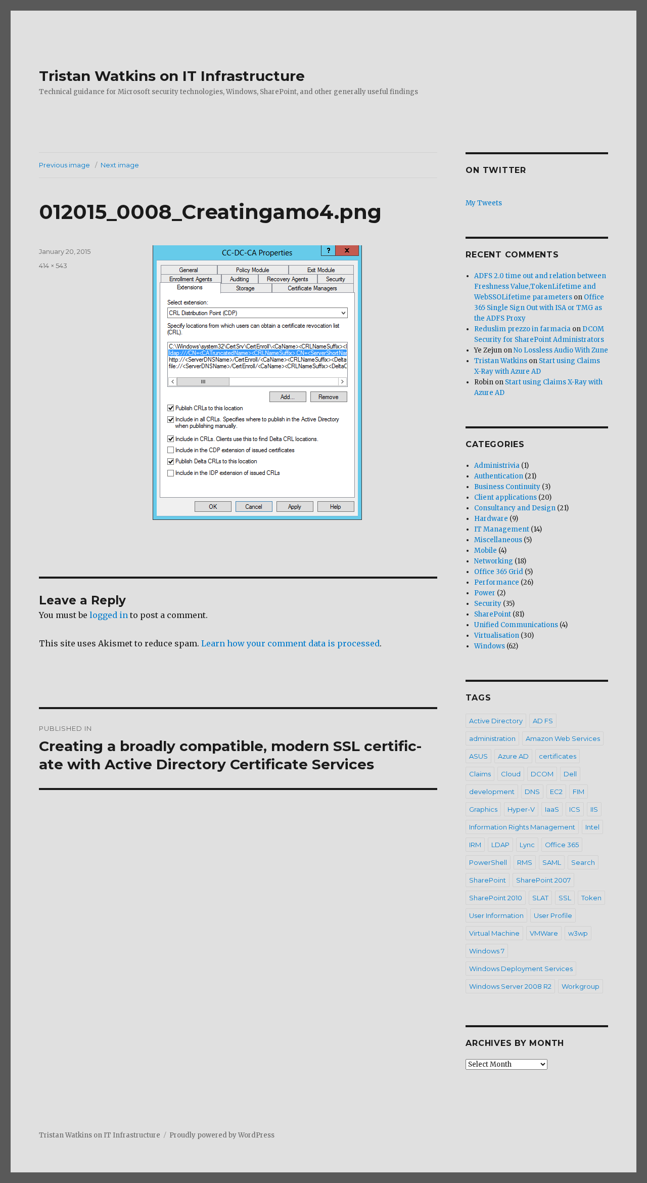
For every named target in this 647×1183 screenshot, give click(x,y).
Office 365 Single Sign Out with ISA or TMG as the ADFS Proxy (539, 308)
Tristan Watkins (500, 361)
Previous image (64, 165)
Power (484, 593)
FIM (578, 791)
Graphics (483, 809)
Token (591, 898)
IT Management (501, 529)
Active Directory (496, 721)
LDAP (500, 845)
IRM (475, 845)
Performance (496, 582)
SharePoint (492, 614)
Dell (570, 774)
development (492, 791)
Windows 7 (486, 951)
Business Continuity (507, 487)
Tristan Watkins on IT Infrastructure (172, 75)
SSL (565, 898)
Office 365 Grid (498, 571)
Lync (527, 845)
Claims (480, 774)
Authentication (498, 476)
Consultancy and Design (515, 508)
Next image (120, 165)
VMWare (544, 933)
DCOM (542, 774)
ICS (574, 809)
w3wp (578, 933)
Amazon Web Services (563, 738)
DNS (532, 791)
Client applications (505, 497)
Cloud (511, 774)
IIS (594, 809)
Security (487, 603)
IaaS (552, 809)
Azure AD (513, 756)
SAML (551, 862)
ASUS (478, 756)
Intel (592, 827)
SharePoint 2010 (495, 898)
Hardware (491, 518)
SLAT (540, 898)
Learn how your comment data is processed (290, 643)
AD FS (543, 721)
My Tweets (484, 203)
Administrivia (497, 465)
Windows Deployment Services (521, 969)
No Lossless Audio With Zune (561, 350)
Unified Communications (516, 625)
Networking (493, 561)
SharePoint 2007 (543, 880)
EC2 (556, 791)
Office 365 (562, 845)
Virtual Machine (494, 933)
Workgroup (580, 986)
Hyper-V (521, 809)
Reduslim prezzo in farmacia (522, 329)
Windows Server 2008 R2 (510, 986)
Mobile (485, 550)
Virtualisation (496, 635)
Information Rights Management (522, 827)
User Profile (553, 915)
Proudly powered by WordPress (221, 1135)
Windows (489, 646)
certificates (557, 756)
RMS (524, 862)
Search (583, 862)
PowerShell (488, 862)
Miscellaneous (498, 540)
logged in (108, 615)
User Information (496, 915)
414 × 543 (53, 265)
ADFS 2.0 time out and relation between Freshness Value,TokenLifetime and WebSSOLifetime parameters (540, 286)
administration (492, 738)
